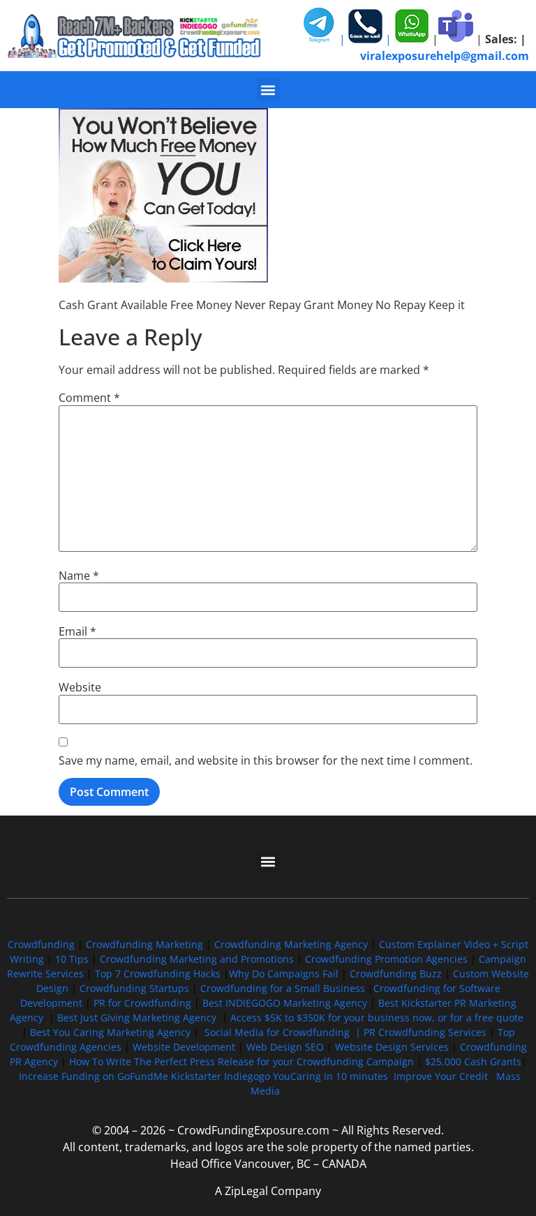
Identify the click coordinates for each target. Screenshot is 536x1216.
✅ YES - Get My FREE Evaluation (268, 737)
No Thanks (268, 788)
